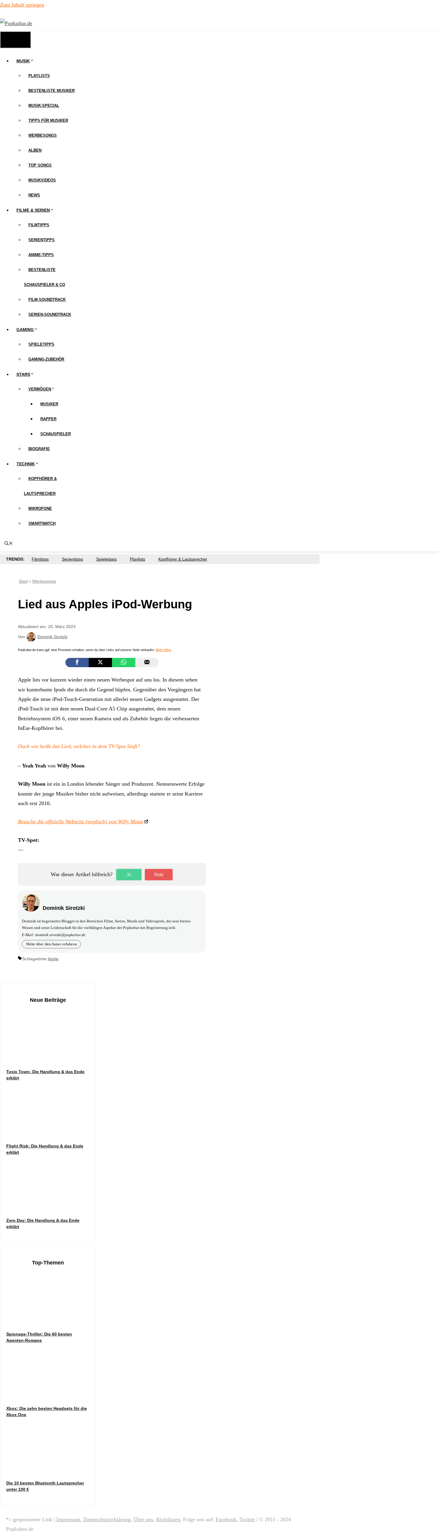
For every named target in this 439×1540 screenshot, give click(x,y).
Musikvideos (42, 180)
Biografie (39, 449)
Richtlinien (168, 1519)
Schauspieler (55, 434)
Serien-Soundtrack (49, 314)
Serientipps (41, 240)
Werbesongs (42, 135)
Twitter (247, 1519)
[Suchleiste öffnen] (8, 543)
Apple (53, 958)
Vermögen (39, 389)
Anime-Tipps (41, 255)
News (34, 195)
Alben (35, 150)
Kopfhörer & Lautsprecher (182, 559)
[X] (100, 662)
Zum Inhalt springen (22, 5)
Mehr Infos (163, 650)
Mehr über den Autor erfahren (51, 944)
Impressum (68, 1519)
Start (23, 581)
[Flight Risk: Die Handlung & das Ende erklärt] (51, 1131)
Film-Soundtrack (47, 299)
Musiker (49, 404)
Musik (23, 61)
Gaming (25, 329)
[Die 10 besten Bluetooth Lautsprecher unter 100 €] (51, 1468)
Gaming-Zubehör (46, 359)
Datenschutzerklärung (107, 1519)
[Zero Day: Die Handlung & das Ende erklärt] (51, 1205)
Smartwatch (42, 523)
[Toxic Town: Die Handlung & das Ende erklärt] (51, 1057)
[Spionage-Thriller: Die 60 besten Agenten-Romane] (51, 1319)
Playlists (39, 75)
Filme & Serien (33, 210)
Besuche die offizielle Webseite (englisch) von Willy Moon (80, 821)
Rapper (48, 419)
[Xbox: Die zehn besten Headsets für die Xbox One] (51, 1393)
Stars (23, 374)
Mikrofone (40, 508)
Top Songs (40, 165)
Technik (25, 463)
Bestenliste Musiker (51, 90)
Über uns (143, 1519)
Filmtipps (38, 225)
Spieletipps (41, 344)
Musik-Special (43, 105)
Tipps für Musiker (48, 120)
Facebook (226, 1519)
